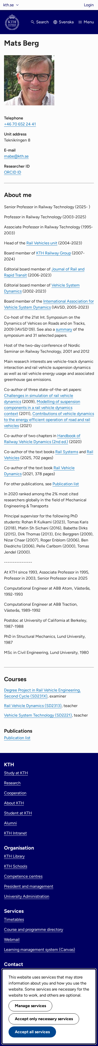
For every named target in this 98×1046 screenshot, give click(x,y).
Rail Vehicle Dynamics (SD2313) (33, 705)
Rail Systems (66, 451)
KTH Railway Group (53, 253)
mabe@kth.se (16, 156)
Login (89, 5)
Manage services (30, 1005)
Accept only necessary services (44, 1018)
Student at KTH (18, 813)
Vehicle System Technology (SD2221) (38, 715)
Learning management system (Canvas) (39, 949)
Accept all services (32, 1031)
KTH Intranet (15, 833)
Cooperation (15, 793)
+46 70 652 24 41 (20, 124)
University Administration (26, 896)
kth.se (8, 5)
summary (64, 329)
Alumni (10, 823)
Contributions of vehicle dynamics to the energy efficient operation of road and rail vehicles (49, 419)
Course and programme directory (33, 929)
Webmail (12, 939)
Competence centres (23, 876)
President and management (28, 886)
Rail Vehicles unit (41, 243)
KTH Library (14, 856)
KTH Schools (15, 866)
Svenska (66, 22)
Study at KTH (16, 773)
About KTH (14, 803)
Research (12, 783)
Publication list (66, 483)
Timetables (14, 919)
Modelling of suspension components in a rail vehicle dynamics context (42, 407)
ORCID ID (12, 172)
